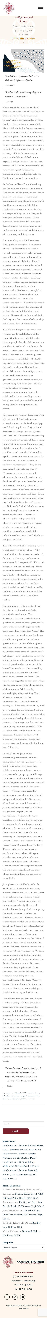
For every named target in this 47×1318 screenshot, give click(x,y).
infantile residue (9, 1096)
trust (23, 1099)
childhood (17, 1093)
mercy (33, 1096)
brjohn (9, 1093)
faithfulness (26, 1093)
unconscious (30, 1099)
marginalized (25, 1096)
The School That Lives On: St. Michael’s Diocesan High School (22, 1214)
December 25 (9, 1178)
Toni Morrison (14, 1099)
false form (35, 1093)
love (17, 1096)
